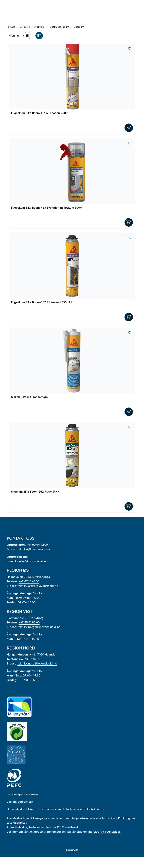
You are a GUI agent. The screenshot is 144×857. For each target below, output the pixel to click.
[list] (27, 35)
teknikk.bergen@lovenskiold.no (38, 627)
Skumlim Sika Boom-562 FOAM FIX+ (35, 492)
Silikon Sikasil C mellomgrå (29, 397)
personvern (25, 802)
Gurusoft (72, 850)
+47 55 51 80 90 (29, 622)
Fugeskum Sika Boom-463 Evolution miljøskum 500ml (47, 208)
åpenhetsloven (27, 794)
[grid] (39, 35)
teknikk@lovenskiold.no (33, 549)
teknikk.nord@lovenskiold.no (37, 663)
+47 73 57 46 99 (29, 659)
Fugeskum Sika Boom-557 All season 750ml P (41, 302)
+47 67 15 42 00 (29, 581)
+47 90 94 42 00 (37, 545)
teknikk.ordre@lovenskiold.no (27, 561)
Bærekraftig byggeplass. (105, 832)
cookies (51, 809)
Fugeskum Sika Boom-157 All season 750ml (40, 113)
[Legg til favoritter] (130, 48)
